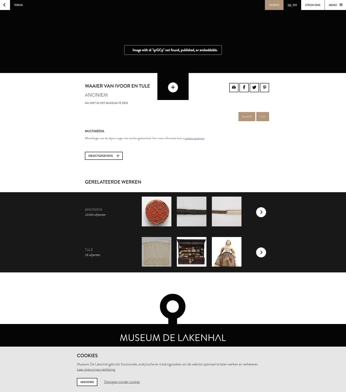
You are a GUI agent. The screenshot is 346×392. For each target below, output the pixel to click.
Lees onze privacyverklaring (96, 369)
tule (263, 117)
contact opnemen (194, 138)
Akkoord (87, 382)
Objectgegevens (101, 156)
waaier (247, 117)
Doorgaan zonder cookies (122, 381)
